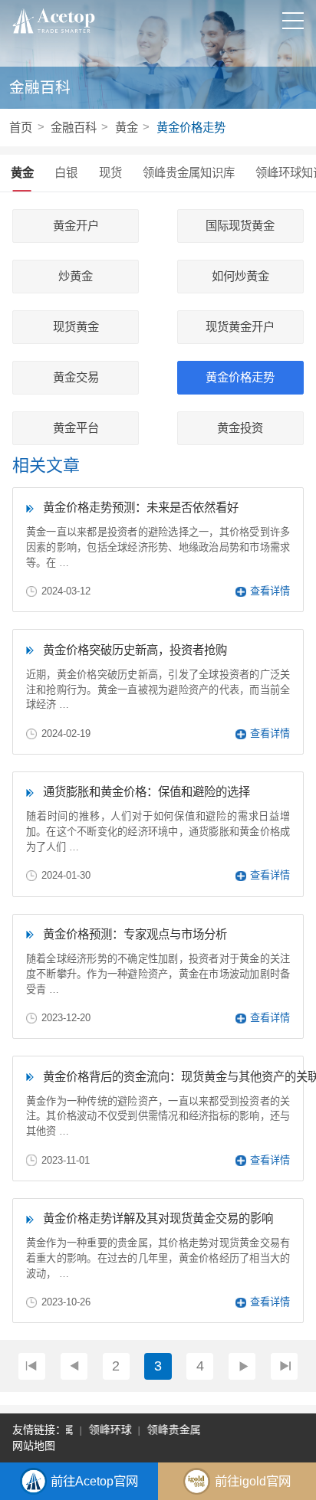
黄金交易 (76, 378)
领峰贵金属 (172, 1429)
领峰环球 (108, 1429)
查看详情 (270, 591)
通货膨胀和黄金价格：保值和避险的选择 (146, 791)
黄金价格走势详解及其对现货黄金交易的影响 (158, 1218)
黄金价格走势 (190, 127)
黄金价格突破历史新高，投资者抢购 (135, 650)
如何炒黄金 (240, 276)
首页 (20, 127)
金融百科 (74, 127)
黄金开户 (76, 226)
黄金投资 (240, 428)
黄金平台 (76, 428)
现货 (110, 172)
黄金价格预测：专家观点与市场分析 (135, 934)
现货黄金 (76, 327)
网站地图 (33, 1445)
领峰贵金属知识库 (189, 172)
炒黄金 (75, 276)
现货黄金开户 (240, 327)
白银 (65, 172)
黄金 (126, 127)
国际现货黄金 (240, 226)
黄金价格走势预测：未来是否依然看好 (141, 507)
